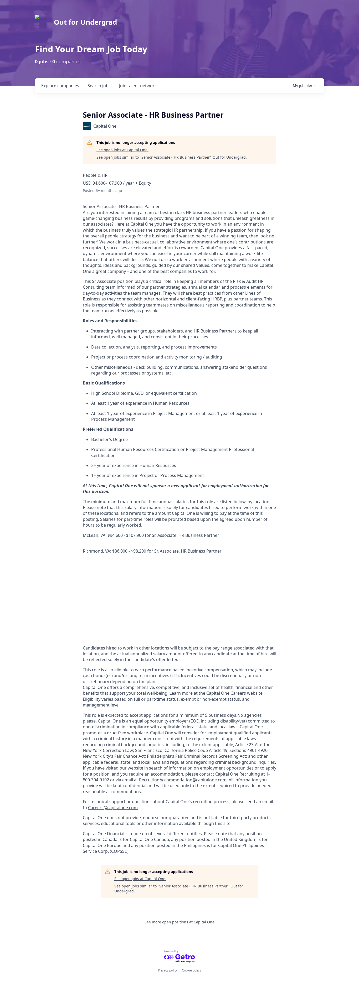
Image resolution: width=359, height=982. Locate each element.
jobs (99, 86)
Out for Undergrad (85, 22)
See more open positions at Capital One (179, 921)
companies (60, 86)
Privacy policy (168, 970)
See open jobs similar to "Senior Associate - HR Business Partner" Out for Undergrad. (171, 157)
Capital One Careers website (234, 693)
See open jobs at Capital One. (122, 149)
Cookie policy (191, 970)
